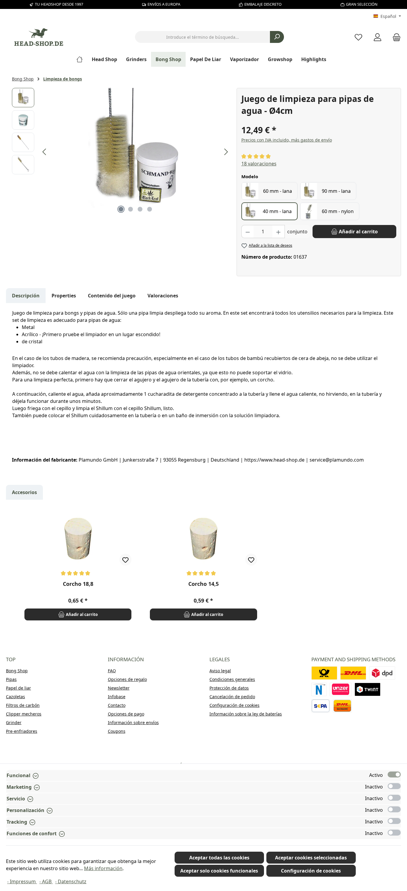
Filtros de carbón (23, 705)
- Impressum (22, 881)
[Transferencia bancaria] (320, 706)
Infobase (116, 696)
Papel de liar (18, 688)
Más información (103, 868)
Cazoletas (15, 696)
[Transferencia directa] (341, 689)
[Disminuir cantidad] (247, 231)
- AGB (46, 881)
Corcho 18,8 (78, 583)
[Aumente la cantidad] (278, 231)
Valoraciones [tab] (162, 295)
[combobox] (202, 37)
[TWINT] (367, 689)
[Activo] (394, 774)
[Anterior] (44, 152)
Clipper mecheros (23, 714)
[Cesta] (395, 37)
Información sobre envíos (133, 722)
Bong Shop (17, 670)
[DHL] (353, 673)
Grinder (13, 722)
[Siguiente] (225, 152)
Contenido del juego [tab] (112, 295)
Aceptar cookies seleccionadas (311, 857)
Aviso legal (220, 670)
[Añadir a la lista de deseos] (125, 560)
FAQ (112, 670)
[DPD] (382, 673)
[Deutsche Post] (324, 673)
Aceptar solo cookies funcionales (219, 870)
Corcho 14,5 (203, 583)
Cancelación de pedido (232, 696)
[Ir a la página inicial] (39, 37)
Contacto (116, 705)
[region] (121, 152)
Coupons (116, 731)
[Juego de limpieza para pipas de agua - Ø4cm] (135, 152)
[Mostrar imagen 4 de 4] (149, 209)
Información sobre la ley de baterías (245, 714)
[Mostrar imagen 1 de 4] (121, 209)
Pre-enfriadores (21, 731)
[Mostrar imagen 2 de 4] (130, 209)
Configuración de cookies (234, 705)
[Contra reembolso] (342, 706)
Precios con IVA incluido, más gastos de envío (286, 140)
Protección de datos (229, 688)
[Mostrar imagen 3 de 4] (140, 209)
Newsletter (119, 688)
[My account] (377, 37)
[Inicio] (81, 59)
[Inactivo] (394, 786)
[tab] (26, 295)
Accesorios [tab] (24, 492)
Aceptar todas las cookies (219, 857)
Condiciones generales (232, 679)
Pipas (11, 679)
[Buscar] (277, 37)
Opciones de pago (126, 714)
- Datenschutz (70, 881)
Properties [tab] (64, 295)
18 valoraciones (258, 163)
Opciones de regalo (127, 679)
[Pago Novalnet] (319, 689)
